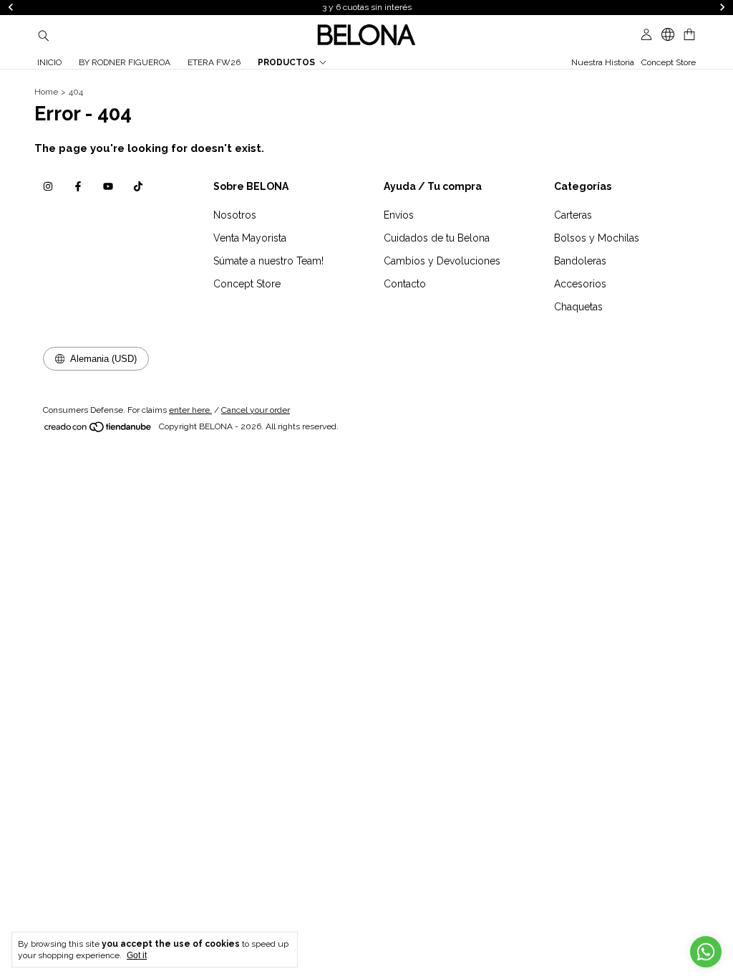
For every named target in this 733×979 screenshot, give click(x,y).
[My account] (646, 35)
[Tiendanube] (98, 430)
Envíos (399, 215)
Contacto (405, 284)
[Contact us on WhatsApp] (706, 952)
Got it (137, 955)
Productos (286, 62)
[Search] (43, 35)
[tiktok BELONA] (138, 186)
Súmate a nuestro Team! (268, 261)
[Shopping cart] (689, 35)
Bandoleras (580, 261)
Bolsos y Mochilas (596, 238)
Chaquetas (578, 306)
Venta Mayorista (249, 238)
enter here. (190, 410)
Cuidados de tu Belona (437, 238)
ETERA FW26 (214, 62)
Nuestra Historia (602, 62)
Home (46, 92)
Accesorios (580, 284)
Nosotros (234, 215)
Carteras (573, 215)
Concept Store (668, 62)
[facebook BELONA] (78, 186)
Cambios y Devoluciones (442, 261)
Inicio (49, 62)
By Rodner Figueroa (124, 62)
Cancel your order (255, 410)
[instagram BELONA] (48, 186)
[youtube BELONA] (108, 186)
